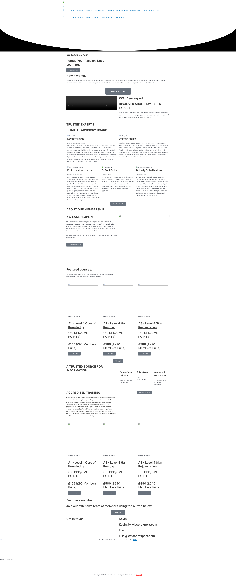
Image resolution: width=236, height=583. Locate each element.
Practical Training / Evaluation (118, 10)
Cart (158, 10)
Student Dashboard (77, 17)
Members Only (135, 10)
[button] (91, 10)
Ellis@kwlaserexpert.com (137, 536)
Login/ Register (149, 10)
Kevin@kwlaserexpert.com (138, 524)
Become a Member (92, 17)
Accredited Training (83, 10)
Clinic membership (107, 17)
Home (72, 10)
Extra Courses (99, 10)
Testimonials (120, 17)
